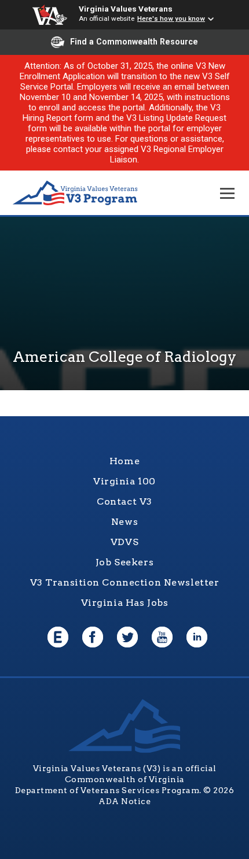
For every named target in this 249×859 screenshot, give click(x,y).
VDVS (124, 541)
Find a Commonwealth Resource (134, 41)
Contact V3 (124, 501)
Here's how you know (171, 18)
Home (124, 461)
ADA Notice (124, 801)
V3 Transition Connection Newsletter (124, 582)
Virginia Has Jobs (125, 602)
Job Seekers (124, 562)
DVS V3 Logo (75, 193)
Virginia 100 (124, 481)
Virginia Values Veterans (126, 8)
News (124, 521)
